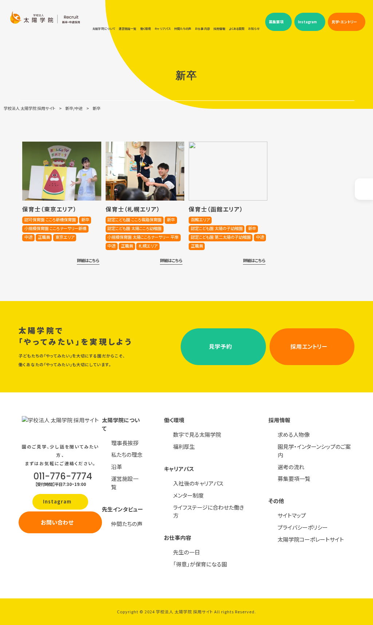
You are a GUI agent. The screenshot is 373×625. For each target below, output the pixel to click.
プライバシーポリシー (303, 527)
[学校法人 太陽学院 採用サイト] (45, 27)
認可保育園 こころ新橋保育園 (50, 219)
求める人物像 (294, 434)
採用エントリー (308, 346)
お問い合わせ (57, 522)
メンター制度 (188, 495)
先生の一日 (186, 552)
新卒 (85, 219)
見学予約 (220, 346)
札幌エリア (147, 246)
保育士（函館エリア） (216, 209)
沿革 (116, 466)
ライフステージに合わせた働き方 (208, 511)
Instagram (58, 501)
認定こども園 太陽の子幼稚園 (217, 228)
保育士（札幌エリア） (133, 209)
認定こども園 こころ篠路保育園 (134, 219)
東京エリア (64, 237)
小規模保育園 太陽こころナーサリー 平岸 (142, 237)
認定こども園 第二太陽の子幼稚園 (221, 237)
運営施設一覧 (124, 483)
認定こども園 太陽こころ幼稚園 (134, 228)
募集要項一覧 (294, 478)
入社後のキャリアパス (198, 483)
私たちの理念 (126, 454)
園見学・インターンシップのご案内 (314, 451)
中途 (28, 237)
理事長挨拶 (124, 443)
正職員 (44, 237)
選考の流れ (291, 467)
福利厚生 (184, 446)
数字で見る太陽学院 (197, 434)
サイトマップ (292, 515)
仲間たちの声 (126, 523)
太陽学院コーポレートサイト (311, 539)
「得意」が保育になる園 (200, 564)
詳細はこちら (88, 260)
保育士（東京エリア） (49, 209)
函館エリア (200, 219)
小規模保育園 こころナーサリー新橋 (55, 228)
